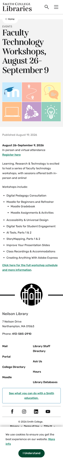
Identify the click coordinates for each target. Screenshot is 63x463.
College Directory (13, 367)
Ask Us (37, 361)
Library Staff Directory (41, 349)
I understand (31, 453)
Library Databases (45, 382)
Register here (11, 154)
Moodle (7, 377)
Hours (37, 371)
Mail (5, 346)
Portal (6, 356)
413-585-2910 (21, 333)
